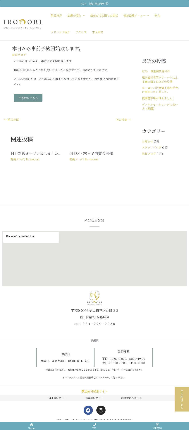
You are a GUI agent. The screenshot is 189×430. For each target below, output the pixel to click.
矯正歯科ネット (58, 398)
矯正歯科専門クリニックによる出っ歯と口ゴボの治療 (160, 79)
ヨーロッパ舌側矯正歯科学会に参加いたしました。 (160, 90)
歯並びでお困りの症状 (104, 15)
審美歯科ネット (94, 398)
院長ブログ (19, 55)
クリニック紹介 (60, 32)
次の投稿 (123, 119)
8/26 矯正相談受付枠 (156, 71)
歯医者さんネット (131, 398)
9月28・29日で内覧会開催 (91, 153)
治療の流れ (74, 15)
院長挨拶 (56, 15)
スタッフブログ (151, 147)
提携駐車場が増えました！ (158, 98)
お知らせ (147, 141)
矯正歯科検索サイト (94, 391)
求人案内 (97, 32)
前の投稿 (11, 119)
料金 (157, 15)
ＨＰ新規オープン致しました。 (36, 153)
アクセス (81, 32)
